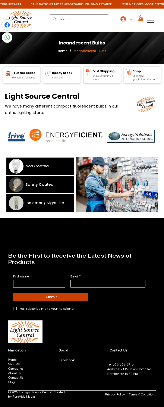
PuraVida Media (23, 396)
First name (21, 276)
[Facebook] (7, 25)
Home (13, 359)
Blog (11, 382)
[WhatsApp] (7, 37)
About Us (14, 373)
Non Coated (37, 166)
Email (75, 276)
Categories (15, 368)
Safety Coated (39, 184)
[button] (140, 18)
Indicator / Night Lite (45, 202)
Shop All (14, 364)
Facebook (67, 360)
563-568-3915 (123, 364)
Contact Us (15, 377)
